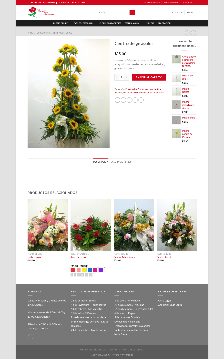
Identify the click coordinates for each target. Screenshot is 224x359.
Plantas (150, 23)
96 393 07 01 (49, 2)
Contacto (187, 2)
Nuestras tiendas (152, 2)
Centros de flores (62, 33)
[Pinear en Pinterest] (135, 100)
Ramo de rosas (78, 257)
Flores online (60, 23)
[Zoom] (32, 144)
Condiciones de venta (170, 304)
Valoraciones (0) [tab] (121, 161)
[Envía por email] (129, 100)
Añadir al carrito (148, 77)
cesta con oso (35, 257)
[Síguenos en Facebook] (195, 2)
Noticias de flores (171, 2)
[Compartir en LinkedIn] (141, 100)
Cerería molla (132, 23)
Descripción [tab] (100, 161)
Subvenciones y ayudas (93, 349)
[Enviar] (132, 12)
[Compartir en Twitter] (123, 100)
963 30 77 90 (78, 2)
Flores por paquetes (110, 23)
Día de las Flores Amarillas (135, 92)
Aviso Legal (164, 300)
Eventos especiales (83, 23)
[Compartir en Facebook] (117, 100)
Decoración (164, 23)
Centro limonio (164, 257)
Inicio (30, 33)
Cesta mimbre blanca (124, 257)
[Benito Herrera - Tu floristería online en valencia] (41, 12)
